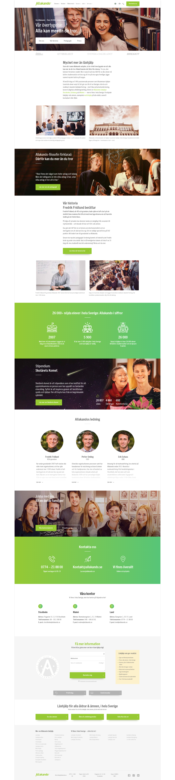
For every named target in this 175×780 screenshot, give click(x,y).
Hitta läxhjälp (58, 737)
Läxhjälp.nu (57, 759)
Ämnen (56, 3)
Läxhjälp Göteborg (75, 739)
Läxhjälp (38, 735)
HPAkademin (58, 746)
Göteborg (74, 93)
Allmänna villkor (40, 753)
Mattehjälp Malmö (94, 739)
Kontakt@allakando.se (61, 775)
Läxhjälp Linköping (131, 735)
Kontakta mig (87, 675)
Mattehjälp (38, 748)
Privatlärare (38, 739)
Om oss (89, 3)
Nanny (56, 739)
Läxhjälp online (39, 737)
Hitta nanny (58, 741)
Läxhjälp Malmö (94, 737)
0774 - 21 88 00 (72, 775)
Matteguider (39, 762)
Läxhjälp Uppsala (112, 735)
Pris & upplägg (39, 750)
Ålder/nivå (70, 3)
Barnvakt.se (58, 757)
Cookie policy (39, 755)
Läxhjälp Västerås (112, 737)
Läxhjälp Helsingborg (132, 737)
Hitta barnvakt (58, 755)
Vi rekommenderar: (59, 735)
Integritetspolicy (40, 757)
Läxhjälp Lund (111, 739)
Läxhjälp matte (39, 746)
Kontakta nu (133, 3)
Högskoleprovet (59, 744)
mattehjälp (88, 95)
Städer (63, 3)
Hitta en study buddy (41, 744)
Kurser (78, 3)
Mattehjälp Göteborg (95, 735)
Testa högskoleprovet (60, 748)
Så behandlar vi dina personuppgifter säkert (88, 681)
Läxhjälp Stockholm (76, 735)
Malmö (82, 93)
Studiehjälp (38, 741)
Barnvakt (57, 753)
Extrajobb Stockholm (41, 759)
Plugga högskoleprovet (60, 750)
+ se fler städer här (131, 739)
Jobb (83, 3)
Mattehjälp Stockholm (77, 737)
